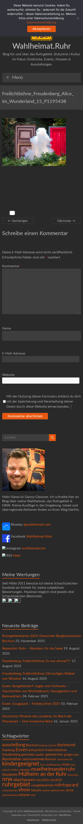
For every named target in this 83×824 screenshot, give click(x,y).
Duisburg (8, 750)
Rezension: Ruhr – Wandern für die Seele (32, 648)
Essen (22, 749)
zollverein (24, 795)
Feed (16, 555)
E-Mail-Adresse (13, 353)
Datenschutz (49, 820)
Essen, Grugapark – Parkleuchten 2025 (31, 703)
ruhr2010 (56, 780)
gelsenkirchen (54, 754)
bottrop (43, 745)
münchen (73, 775)
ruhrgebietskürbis (42, 785)
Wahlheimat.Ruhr (41, 46)
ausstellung (13, 744)
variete (45, 790)
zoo (33, 795)
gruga (68, 754)
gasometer (28, 754)
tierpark (36, 790)
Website (8, 375)
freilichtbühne (55, 750)
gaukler (40, 754)
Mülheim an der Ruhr (42, 774)
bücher (52, 745)
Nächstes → (66, 221)
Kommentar (12, 266)
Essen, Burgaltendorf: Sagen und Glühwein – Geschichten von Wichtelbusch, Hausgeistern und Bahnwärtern (39, 691)
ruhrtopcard (66, 785)
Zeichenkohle (9, 795)
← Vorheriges (18, 221)
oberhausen (24, 780)
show (24, 789)
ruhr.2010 (42, 780)
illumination (11, 759)
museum (9, 775)
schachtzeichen (10, 790)
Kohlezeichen (53, 764)
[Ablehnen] (78, 18)
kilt (70, 759)
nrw (7, 779)
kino (42, 765)
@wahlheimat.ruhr (37, 524)
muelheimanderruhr (53, 769)
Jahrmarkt (62, 759)
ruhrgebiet (16, 784)
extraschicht (36, 750)
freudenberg (11, 754)
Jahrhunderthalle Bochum (39, 759)
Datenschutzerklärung (41, 22)
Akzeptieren (41, 29)
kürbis (66, 764)
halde (76, 754)
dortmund (66, 745)
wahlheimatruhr (34, 548)
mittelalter (24, 770)
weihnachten (57, 790)
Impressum (33, 820)
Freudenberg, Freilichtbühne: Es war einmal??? (36, 661)
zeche (70, 790)
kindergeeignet (20, 764)
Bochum (32, 745)
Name (6, 328)
